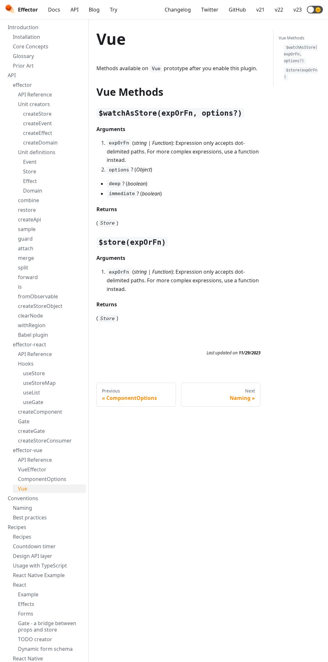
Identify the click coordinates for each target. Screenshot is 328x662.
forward (28, 277)
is (20, 286)
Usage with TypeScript (40, 565)
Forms (25, 613)
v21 (260, 9)
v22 (279, 9)
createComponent (40, 411)
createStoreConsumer (45, 440)
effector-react (29, 344)
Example (28, 594)
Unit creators (34, 104)
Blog (94, 9)
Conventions (23, 498)
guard (25, 238)
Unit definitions (36, 152)
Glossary (23, 56)
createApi (29, 219)
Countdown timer (34, 546)
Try (113, 9)
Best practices (30, 517)
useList (31, 392)
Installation (26, 36)
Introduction (23, 27)
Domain (32, 190)
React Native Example (39, 575)
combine (28, 200)
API (74, 9)
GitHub (237, 9)
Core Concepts (30, 46)
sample (27, 229)
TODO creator (35, 639)
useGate (33, 402)
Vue (22, 488)
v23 (297, 9)
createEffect (37, 133)
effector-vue (27, 450)
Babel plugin (33, 334)
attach (25, 248)
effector (22, 84)
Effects (26, 604)
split (23, 267)
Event (30, 161)
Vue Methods (291, 38)
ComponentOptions (42, 479)
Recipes (17, 527)
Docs (54, 9)
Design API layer (32, 555)
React (19, 584)
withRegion (31, 325)
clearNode (30, 315)
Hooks (26, 363)
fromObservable (38, 296)
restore (27, 209)
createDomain (40, 142)
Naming (22, 507)
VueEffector (32, 469)
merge (26, 257)
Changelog (178, 9)
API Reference (35, 94)
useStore (34, 373)
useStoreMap (39, 382)
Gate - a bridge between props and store (47, 626)
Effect (30, 181)
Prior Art (23, 65)
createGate (31, 430)
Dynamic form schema (45, 648)
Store (29, 171)
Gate (23, 421)
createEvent (37, 123)
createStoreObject (40, 306)
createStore (37, 113)
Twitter (209, 9)
